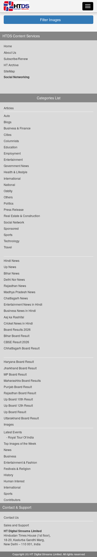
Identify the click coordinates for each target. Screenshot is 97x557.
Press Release (14, 209)
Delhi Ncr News (14, 279)
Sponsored (11, 228)
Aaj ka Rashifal (14, 317)
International (12, 178)
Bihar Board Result (16, 336)
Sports (8, 234)
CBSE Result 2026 (16, 342)
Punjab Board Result (18, 387)
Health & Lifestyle (15, 172)
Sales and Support (16, 525)
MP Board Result (15, 374)
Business (10, 456)
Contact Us (11, 517)
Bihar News (11, 273)
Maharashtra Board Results (22, 380)
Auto (7, 115)
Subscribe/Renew (16, 58)
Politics (8, 203)
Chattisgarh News (16, 298)
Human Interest (14, 481)
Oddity (8, 191)
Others (8, 197)
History (8, 475)
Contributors (12, 500)
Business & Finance (17, 128)
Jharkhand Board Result (20, 368)
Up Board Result (15, 412)
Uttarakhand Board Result (21, 418)
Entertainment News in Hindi (23, 304)
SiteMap (9, 71)
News (7, 449)
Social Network (14, 222)
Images (9, 424)
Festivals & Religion (17, 468)
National (9, 184)
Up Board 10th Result (18, 399)
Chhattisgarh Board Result (22, 348)
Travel (8, 247)
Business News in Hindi (20, 310)
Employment (12, 153)
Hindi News (11, 260)
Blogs (7, 122)
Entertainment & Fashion (20, 462)
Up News (10, 267)
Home (8, 46)
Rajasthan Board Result (20, 393)
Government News (16, 166)
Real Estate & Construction (22, 216)
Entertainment (13, 159)
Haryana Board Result (19, 361)
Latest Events (13, 432)
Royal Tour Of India (21, 437)
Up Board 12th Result (18, 405)
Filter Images (50, 19)
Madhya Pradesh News (19, 292)
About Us (10, 52)
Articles (9, 108)
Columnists (11, 141)
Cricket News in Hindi (18, 323)
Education (10, 147)
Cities (7, 134)
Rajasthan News (15, 285)
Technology (11, 241)
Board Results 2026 (17, 329)
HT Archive (11, 65)
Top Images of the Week (20, 443)
